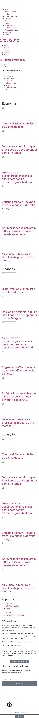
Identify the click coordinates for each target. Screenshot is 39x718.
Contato (8, 21)
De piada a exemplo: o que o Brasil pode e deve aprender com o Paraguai (19, 149)
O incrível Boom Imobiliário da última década (19, 125)
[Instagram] (9, 699)
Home (7, 9)
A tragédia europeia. (12, 59)
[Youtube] (25, 699)
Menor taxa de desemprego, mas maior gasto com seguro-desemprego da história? (17, 177)
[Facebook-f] (14, 699)
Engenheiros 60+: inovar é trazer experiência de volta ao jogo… (18, 205)
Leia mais (3, 64)
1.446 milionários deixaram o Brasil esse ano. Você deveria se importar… (19, 231)
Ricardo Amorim (10, 12)
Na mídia (8, 18)
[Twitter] (20, 699)
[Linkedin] (4, 699)
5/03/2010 (9, 40)
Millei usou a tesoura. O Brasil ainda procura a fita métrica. (18, 257)
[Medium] (30, 699)
